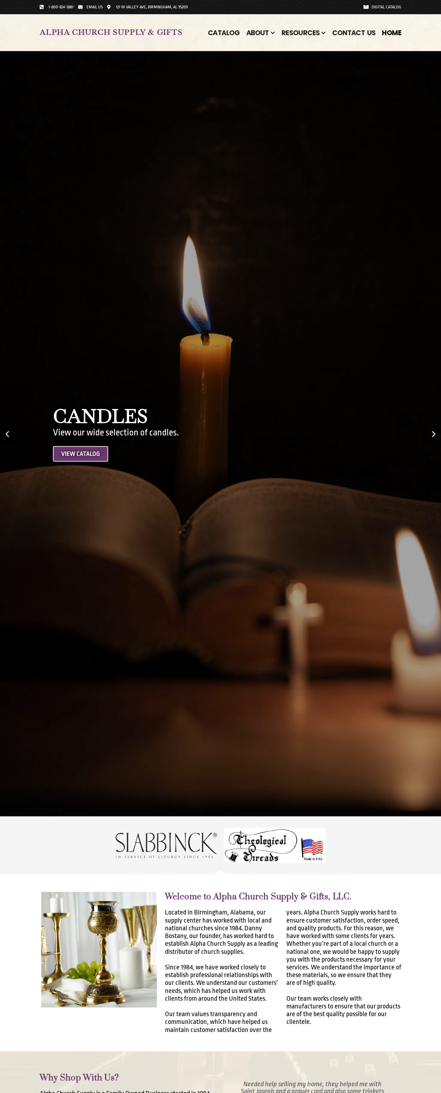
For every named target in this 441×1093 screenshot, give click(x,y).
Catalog (224, 32)
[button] (7, 434)
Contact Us (353, 32)
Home (391, 32)
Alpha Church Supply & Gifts (111, 32)
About (257, 32)
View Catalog (80, 453)
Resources (301, 32)
